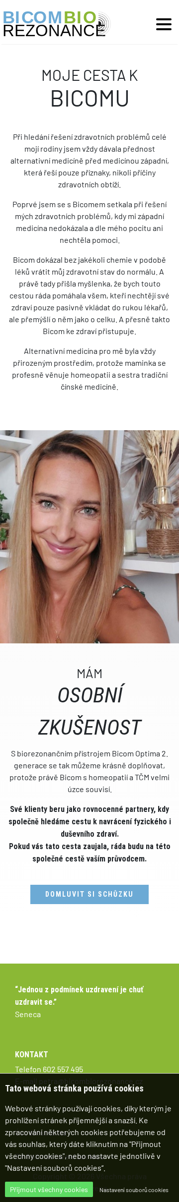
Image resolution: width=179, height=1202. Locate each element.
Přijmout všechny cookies (49, 1189)
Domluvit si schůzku (89, 894)
